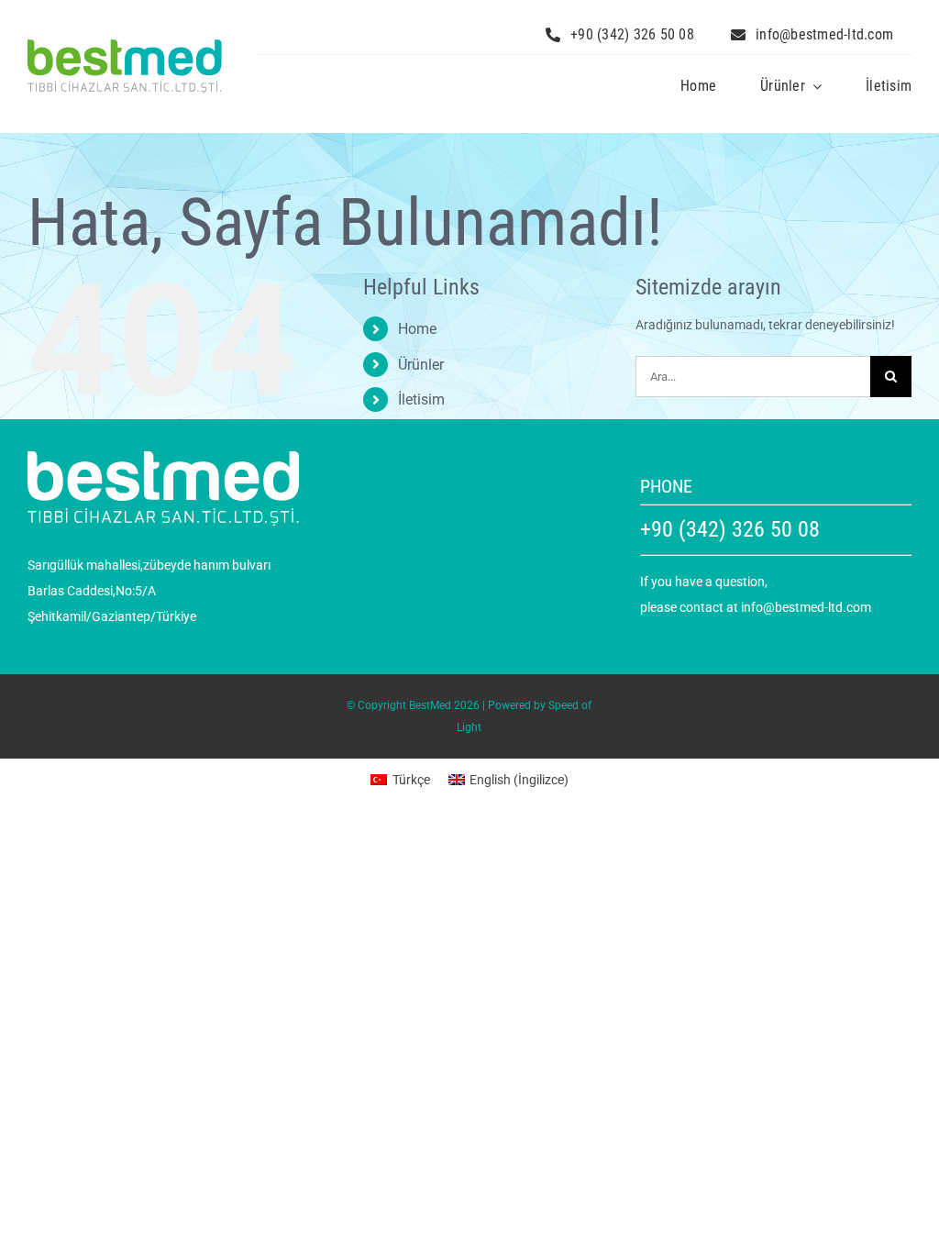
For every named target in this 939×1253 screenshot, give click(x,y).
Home (417, 329)
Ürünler (421, 364)
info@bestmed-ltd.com (806, 607)
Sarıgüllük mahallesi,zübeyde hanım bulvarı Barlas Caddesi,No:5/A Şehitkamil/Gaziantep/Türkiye (149, 591)
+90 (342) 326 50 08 (730, 529)
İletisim (421, 399)
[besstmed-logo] (125, 46)
